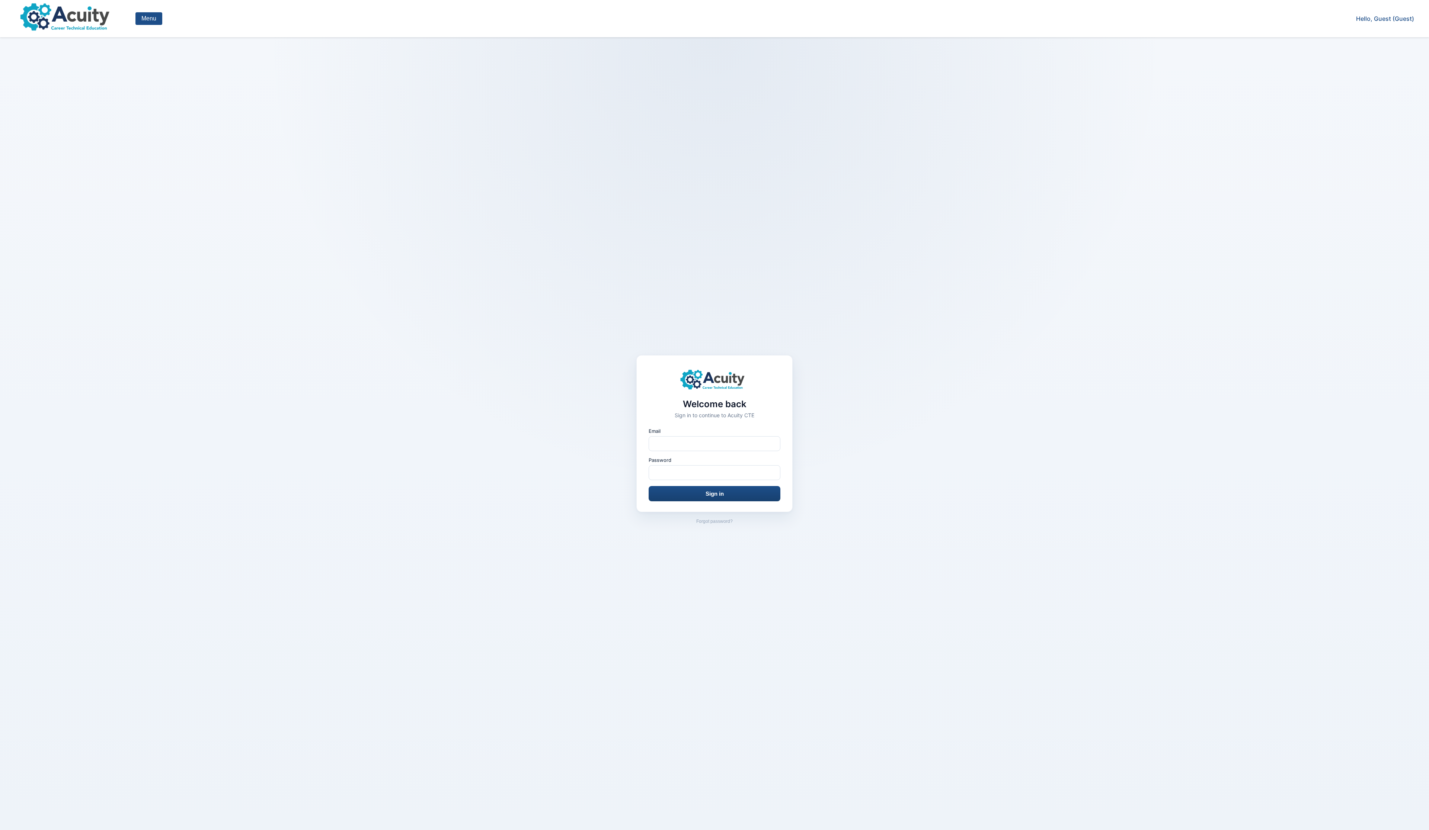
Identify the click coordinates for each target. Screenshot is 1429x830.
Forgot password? (714, 521)
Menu (148, 18)
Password (660, 460)
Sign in (715, 493)
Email (655, 431)
